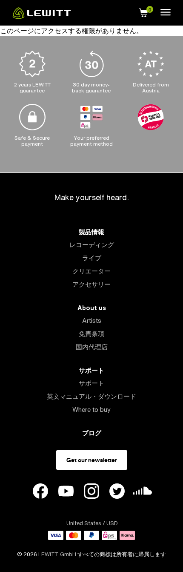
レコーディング (91, 244)
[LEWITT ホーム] (41, 16)
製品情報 (91, 231)
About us (91, 307)
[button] (143, 11)
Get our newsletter (91, 460)
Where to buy (91, 409)
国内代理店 (92, 346)
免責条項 (91, 333)
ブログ (91, 432)
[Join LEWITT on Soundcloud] (142, 493)
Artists (91, 320)
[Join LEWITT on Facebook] (40, 492)
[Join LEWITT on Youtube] (66, 492)
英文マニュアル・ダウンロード (91, 396)
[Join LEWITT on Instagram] (91, 492)
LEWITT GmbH (57, 554)
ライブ (91, 257)
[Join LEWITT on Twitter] (117, 492)
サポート (91, 370)
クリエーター (91, 271)
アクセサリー (91, 284)
